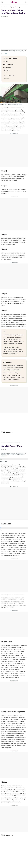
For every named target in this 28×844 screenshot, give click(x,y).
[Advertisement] (14, 33)
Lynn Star (4, 449)
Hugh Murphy (5, 16)
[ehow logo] (14, 2)
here (6, 53)
